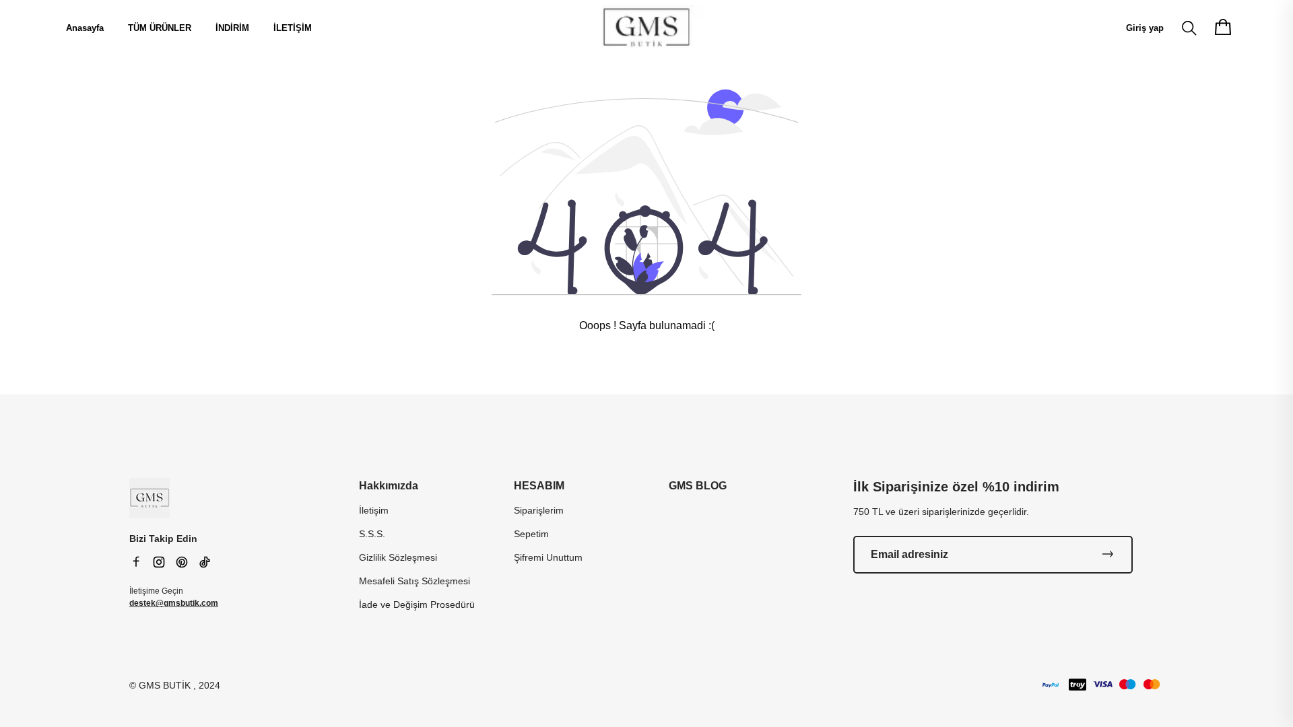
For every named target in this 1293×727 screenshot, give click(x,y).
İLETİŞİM (292, 28)
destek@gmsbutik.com (173, 603)
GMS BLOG (698, 485)
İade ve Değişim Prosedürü (417, 604)
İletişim (374, 510)
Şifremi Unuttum (548, 557)
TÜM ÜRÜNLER (159, 28)
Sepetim (531, 533)
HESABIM (539, 485)
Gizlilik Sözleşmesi (398, 557)
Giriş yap (1145, 28)
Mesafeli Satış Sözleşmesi (414, 581)
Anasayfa (85, 28)
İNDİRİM (232, 28)
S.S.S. (372, 533)
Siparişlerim (539, 510)
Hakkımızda (388, 485)
